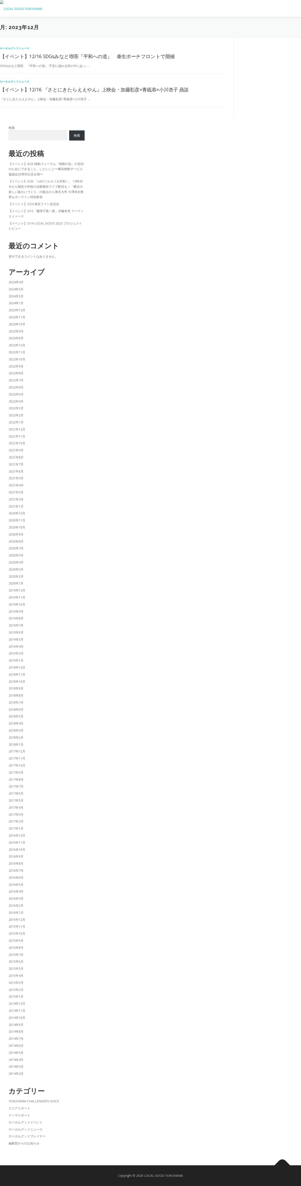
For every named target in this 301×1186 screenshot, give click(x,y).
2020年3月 (16, 569)
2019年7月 (16, 625)
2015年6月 (16, 961)
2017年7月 (16, 786)
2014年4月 (16, 1060)
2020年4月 (16, 562)
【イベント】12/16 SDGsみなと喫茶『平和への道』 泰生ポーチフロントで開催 (87, 56)
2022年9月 (16, 366)
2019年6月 (16, 632)
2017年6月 (16, 793)
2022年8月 (16, 373)
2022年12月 (17, 345)
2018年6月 (16, 709)
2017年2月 (16, 821)
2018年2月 (16, 737)
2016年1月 (16, 912)
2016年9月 (16, 856)
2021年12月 (17, 429)
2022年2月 (16, 415)
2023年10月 (17, 324)
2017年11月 (17, 758)
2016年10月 (17, 849)
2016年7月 (16, 870)
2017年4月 (16, 807)
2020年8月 (16, 541)
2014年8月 (16, 1031)
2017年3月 (16, 814)
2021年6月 (16, 471)
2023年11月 (17, 317)
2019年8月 (16, 618)
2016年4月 (16, 891)
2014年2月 (16, 1073)
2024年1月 (16, 303)
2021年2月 (16, 499)
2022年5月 (16, 394)
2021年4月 (16, 485)
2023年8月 (16, 338)
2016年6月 (16, 877)
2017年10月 (17, 765)
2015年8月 (16, 947)
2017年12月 (17, 751)
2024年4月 (16, 282)
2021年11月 (17, 436)
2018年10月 (17, 681)
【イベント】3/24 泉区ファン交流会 (34, 204)
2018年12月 (17, 667)
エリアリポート (19, 1108)
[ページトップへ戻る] (282, 1165)
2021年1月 (16, 506)
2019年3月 (16, 653)
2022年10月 (17, 359)
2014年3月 (16, 1066)
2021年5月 (16, 478)
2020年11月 (17, 520)
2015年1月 (16, 996)
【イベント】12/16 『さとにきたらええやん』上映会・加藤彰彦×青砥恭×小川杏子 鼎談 (94, 89)
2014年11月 (17, 1010)
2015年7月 (16, 955)
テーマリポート (19, 1115)
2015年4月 (16, 975)
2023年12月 (17, 310)
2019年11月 (17, 597)
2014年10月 (17, 1018)
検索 (12, 128)
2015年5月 (16, 968)
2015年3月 (16, 982)
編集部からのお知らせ (24, 1143)
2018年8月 (16, 695)
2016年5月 (16, 884)
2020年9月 (16, 534)
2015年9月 (16, 940)
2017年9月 (16, 772)
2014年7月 (16, 1038)
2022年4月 (16, 401)
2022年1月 (16, 422)
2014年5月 (16, 1053)
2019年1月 (16, 660)
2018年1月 (16, 744)
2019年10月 (17, 604)
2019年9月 (16, 611)
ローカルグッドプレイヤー (27, 1136)
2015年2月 (16, 990)
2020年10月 (17, 527)
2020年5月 (16, 555)
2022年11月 (17, 352)
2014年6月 (16, 1045)
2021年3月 (16, 492)
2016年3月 (16, 898)
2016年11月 (17, 842)
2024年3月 (16, 289)
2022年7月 (16, 380)
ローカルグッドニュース (15, 48)
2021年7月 (16, 464)
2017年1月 (16, 828)
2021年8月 (16, 457)
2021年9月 (16, 450)
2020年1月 (16, 583)
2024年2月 (16, 296)
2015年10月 (17, 933)
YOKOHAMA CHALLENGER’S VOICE (34, 1101)
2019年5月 (16, 639)
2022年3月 (16, 408)
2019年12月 (17, 590)
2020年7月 (16, 548)
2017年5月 (16, 800)
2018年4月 (16, 723)
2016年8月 (16, 863)
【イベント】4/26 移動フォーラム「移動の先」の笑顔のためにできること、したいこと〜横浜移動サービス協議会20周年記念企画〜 (46, 169)
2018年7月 (16, 702)
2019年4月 (16, 646)
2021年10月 (17, 443)
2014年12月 (17, 1003)
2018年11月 (17, 674)
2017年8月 (16, 779)
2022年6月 (16, 387)
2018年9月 (16, 688)
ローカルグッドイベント (26, 1122)
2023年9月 (16, 331)
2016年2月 (16, 905)
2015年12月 (17, 919)
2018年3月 (16, 730)
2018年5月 (16, 716)
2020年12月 (17, 513)
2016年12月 (17, 835)
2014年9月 (16, 1025)
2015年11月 (17, 926)
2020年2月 (16, 576)
